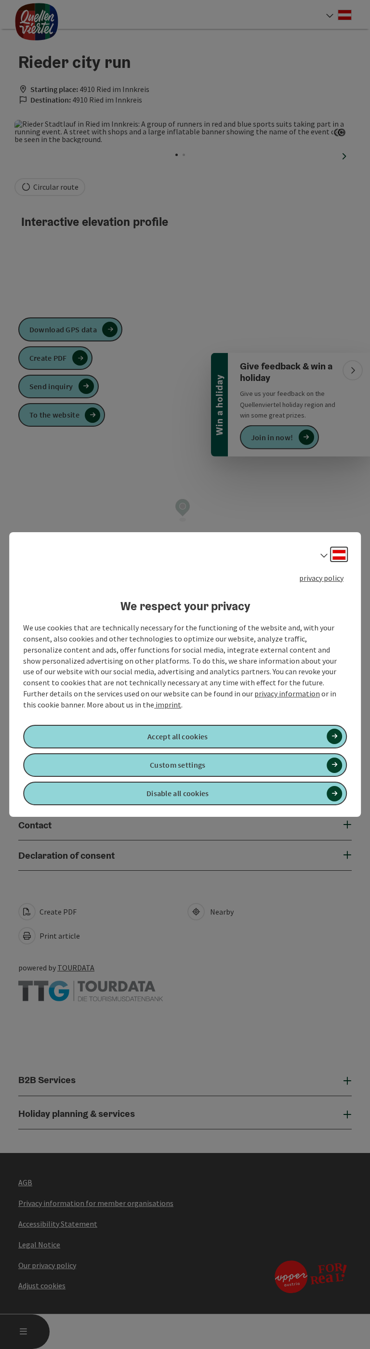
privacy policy (321, 578)
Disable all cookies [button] (177, 793)
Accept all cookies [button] (177, 736)
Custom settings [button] (178, 765)
